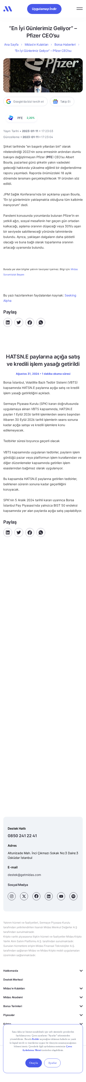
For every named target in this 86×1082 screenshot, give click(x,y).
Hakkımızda (10, 970)
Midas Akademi (13, 997)
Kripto (7, 1023)
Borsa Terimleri (12, 1006)
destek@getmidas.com (24, 875)
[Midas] (7, 9)
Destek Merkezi (13, 979)
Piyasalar (9, 1015)
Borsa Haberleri (65, 44)
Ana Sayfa (11, 44)
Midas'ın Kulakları (14, 988)
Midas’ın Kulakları (36, 44)
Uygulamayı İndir (44, 9)
